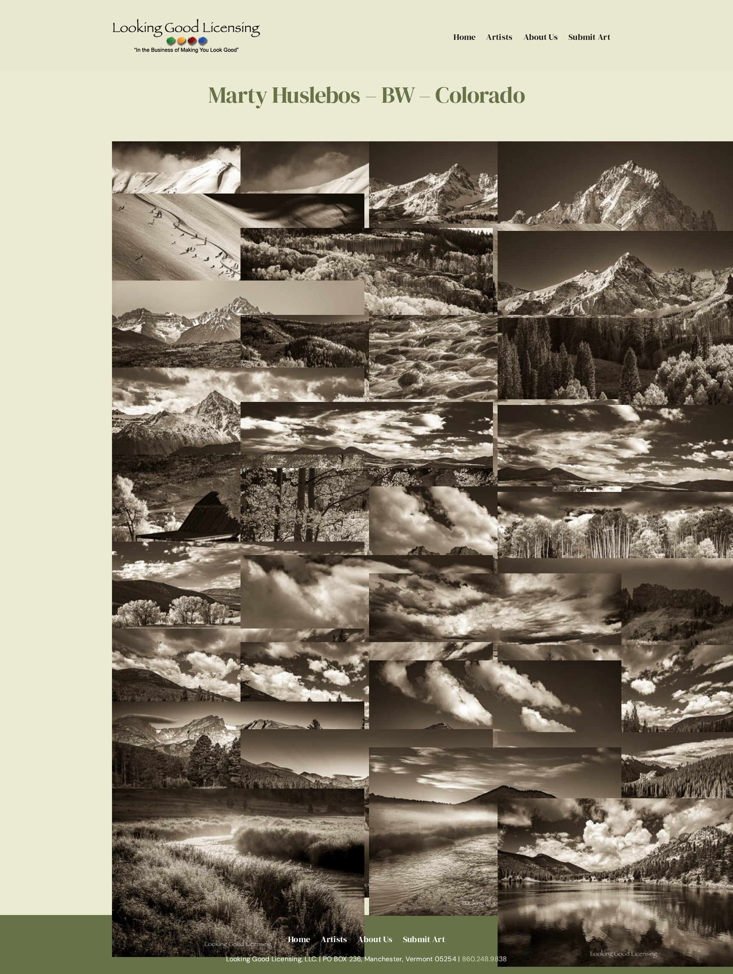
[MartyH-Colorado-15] (367, 407)
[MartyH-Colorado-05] (238, 199)
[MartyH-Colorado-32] (495, 753)
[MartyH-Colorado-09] (238, 286)
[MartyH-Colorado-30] (367, 734)
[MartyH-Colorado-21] (238, 547)
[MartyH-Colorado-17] (238, 460)
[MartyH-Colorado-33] (238, 794)
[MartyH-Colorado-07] (367, 233)
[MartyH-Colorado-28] (495, 666)
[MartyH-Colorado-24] (495, 579)
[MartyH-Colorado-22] (367, 560)
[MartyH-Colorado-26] (367, 647)
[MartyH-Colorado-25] (238, 634)
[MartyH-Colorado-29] (238, 707)
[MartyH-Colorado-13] (238, 373)
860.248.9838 (484, 958)
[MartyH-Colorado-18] (367, 473)
